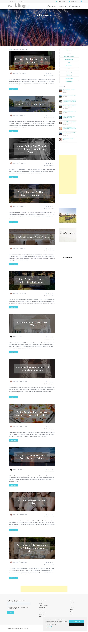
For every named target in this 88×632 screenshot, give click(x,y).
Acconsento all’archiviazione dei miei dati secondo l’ (18, 608)
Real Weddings (69, 72)
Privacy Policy (41, 609)
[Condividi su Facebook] (46, 73)
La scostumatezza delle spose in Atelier (32, 501)
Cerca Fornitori (53, 6)
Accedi (59, 1)
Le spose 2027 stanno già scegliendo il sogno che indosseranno (32, 368)
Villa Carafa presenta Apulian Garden (32, 237)
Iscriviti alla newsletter (12, 601)
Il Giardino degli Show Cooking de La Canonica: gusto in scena (32, 193)
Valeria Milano (15, 73)
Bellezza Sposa (69, 49)
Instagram (72, 609)
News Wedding (69, 65)
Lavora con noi (41, 616)
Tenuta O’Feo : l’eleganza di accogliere (32, 104)
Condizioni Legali (42, 607)
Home (10, 49)
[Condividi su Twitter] (48, 73)
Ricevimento (69, 75)
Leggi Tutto (13, 88)
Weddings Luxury (75, 6)
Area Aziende (74, 1)
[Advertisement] (67, 174)
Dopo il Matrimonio (69, 59)
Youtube (72, 611)
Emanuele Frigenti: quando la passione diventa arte (32, 60)
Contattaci (41, 603)
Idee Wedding (63, 6)
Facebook (72, 602)
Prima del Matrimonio (69, 68)
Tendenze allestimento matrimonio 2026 (32, 323)
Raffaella (14, 336)
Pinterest (72, 607)
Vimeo (71, 613)
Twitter (71, 604)
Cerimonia (69, 53)
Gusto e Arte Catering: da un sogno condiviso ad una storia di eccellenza (32, 413)
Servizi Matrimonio (69, 78)
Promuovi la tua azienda (43, 605)
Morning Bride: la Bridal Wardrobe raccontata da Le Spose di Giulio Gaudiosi (32, 149)
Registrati (64, 1)
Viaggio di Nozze (69, 81)
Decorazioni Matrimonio (69, 56)
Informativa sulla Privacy (12, 608)
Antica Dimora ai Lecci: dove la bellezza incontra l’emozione (32, 280)
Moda (69, 62)
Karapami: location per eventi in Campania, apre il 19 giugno (32, 456)
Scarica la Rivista (42, 614)
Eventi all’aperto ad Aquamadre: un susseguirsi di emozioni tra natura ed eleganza (32, 548)
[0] (80, 1)
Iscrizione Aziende (42, 611)
